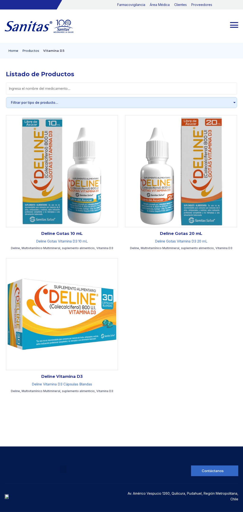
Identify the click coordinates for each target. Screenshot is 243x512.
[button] (63, 469)
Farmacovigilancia (131, 5)
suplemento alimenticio (78, 248)
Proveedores (201, 5)
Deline (15, 248)
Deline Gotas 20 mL (181, 233)
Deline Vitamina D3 (62, 376)
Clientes (180, 5)
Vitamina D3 (104, 248)
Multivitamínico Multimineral (41, 248)
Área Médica (160, 5)
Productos (30, 50)
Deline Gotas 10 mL (62, 233)
